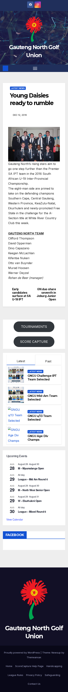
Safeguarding (52, 675)
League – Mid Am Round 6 (33, 479)
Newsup (56, 652)
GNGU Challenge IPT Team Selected (42, 377)
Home (9, 666)
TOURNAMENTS (34, 327)
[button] (63, 68)
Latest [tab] (21, 361)
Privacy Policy (34, 675)
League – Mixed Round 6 (32, 511)
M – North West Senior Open (34, 490)
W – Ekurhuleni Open (30, 501)
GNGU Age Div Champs (38, 438)
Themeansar (34, 657)
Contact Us (34, 683)
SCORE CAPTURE (34, 342)
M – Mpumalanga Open (31, 468)
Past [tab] (48, 361)
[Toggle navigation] (35, 68)
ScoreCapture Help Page (29, 666)
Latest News (18, 88)
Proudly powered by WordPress (22, 652)
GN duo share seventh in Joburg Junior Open (46, 294)
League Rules (15, 675)
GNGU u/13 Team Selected (39, 418)
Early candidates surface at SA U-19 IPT (21, 294)
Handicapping (54, 666)
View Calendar (14, 519)
